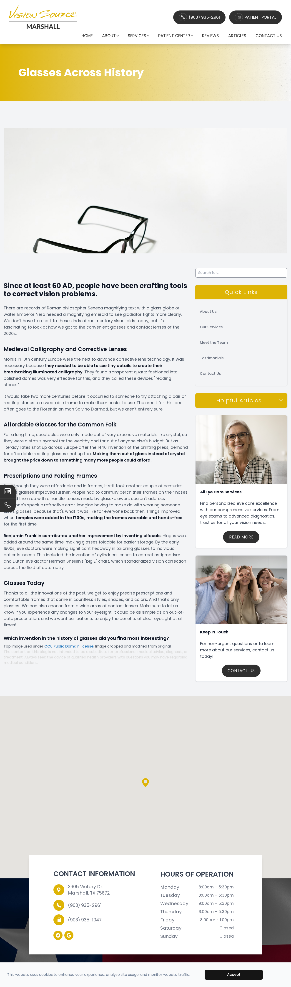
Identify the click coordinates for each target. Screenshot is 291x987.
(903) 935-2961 (204, 17)
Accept (234, 974)
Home (87, 35)
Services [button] (137, 35)
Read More (241, 537)
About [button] (109, 35)
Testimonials (212, 358)
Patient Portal (260, 17)
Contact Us (269, 35)
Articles (237, 35)
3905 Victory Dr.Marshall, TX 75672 (89, 889)
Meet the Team (214, 342)
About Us (208, 311)
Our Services (211, 327)
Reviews (210, 35)
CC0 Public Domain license (68, 646)
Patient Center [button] (174, 35)
